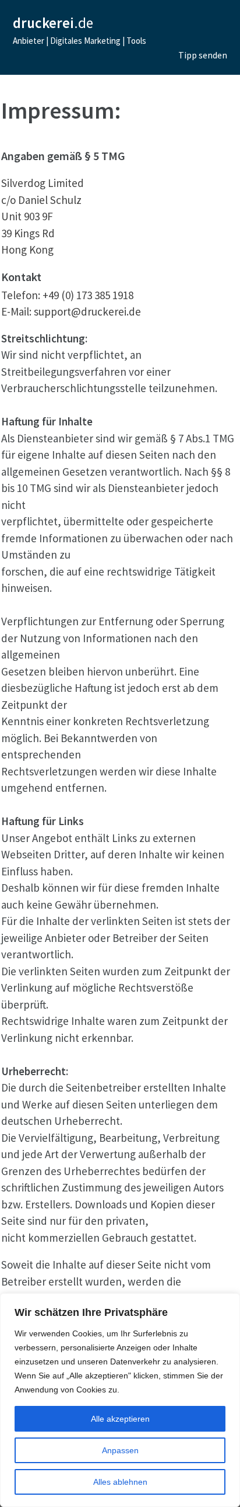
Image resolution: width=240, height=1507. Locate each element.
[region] (120, 1400)
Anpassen (120, 1450)
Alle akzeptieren (120, 1418)
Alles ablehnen (120, 1482)
